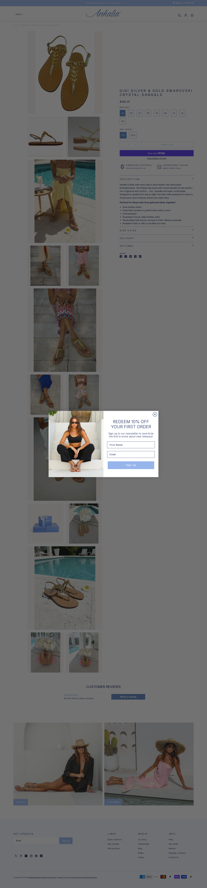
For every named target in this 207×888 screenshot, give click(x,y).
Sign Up (131, 465)
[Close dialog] (155, 414)
